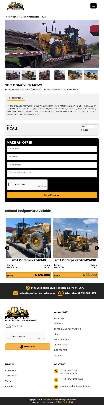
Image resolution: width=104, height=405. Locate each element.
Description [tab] (16, 98)
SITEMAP (58, 355)
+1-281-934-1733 (68, 370)
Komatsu (9, 386)
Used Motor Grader (51, 399)
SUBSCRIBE (29, 346)
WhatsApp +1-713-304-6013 (81, 293)
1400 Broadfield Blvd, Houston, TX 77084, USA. (57, 287)
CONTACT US (60, 350)
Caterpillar (10, 370)
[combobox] (89, 126)
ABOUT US (59, 318)
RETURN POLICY (61, 344)
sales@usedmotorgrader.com (37, 293)
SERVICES (58, 323)
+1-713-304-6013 (68, 373)
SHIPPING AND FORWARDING (67, 329)
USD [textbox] (84, 126)
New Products (13, 16)
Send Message (52, 195)
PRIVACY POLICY (61, 339)
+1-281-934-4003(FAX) (71, 379)
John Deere (11, 375)
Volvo (8, 381)
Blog (56, 334)
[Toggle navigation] (93, 5)
